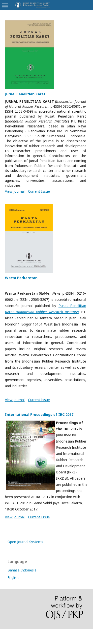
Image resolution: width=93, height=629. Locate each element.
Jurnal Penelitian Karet (25, 94)
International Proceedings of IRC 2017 (39, 414)
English (13, 577)
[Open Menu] (5, 5)
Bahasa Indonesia (21, 570)
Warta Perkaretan (21, 277)
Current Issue (39, 191)
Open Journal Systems (25, 541)
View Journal (15, 191)
